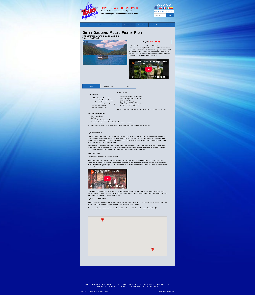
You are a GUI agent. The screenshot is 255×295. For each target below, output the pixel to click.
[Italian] (168, 8)
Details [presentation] (91, 86)
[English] (160, 8)
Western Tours (141, 25)
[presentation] (127, 86)
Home (87, 25)
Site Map (154, 287)
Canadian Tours (155, 25)
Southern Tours (128, 25)
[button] (152, 249)
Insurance (168, 25)
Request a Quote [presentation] (109, 86)
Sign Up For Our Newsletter (163, 11)
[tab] (91, 86)
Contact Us (124, 287)
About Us (112, 287)
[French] (164, 8)
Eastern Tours (102, 25)
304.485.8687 (164, 5)
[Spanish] (171, 8)
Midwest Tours (115, 25)
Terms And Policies (139, 287)
